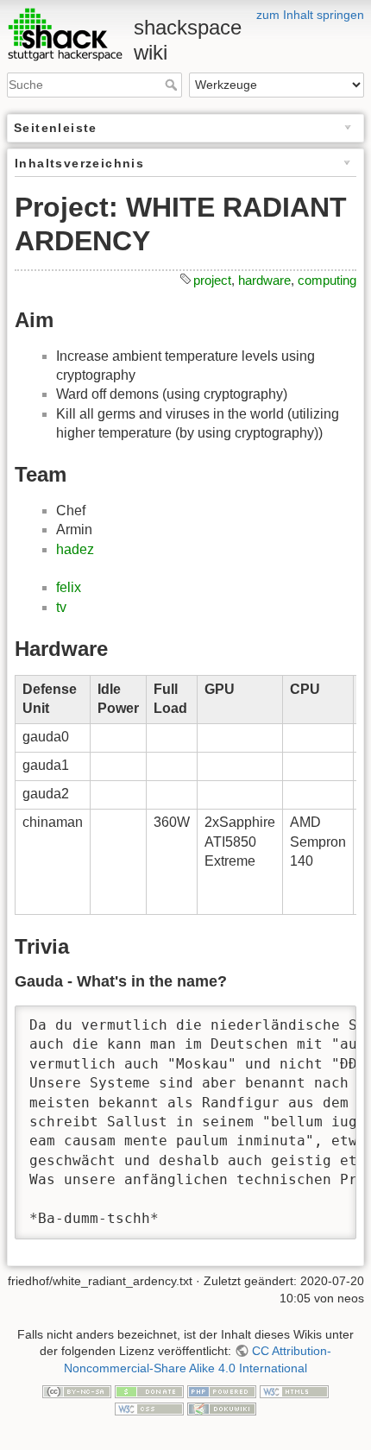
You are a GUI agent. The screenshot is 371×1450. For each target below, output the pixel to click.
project (212, 280)
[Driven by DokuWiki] (221, 1408)
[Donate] (149, 1390)
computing (327, 280)
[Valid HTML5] (294, 1390)
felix (68, 587)
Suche (173, 85)
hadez (75, 549)
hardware (264, 280)
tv (61, 607)
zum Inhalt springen (310, 15)
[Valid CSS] (149, 1408)
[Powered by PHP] (221, 1390)
